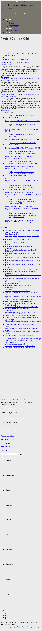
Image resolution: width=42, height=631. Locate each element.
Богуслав (12, 627)
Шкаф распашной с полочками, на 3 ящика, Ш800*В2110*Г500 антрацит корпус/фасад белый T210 (21, 180)
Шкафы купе (13, 23)
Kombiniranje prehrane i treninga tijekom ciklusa (20, 346)
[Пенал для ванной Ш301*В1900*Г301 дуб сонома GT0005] (23, 126)
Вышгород (24, 626)
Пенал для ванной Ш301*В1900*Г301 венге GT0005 (22, 148)
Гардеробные (13, 26)
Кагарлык (8, 627)
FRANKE (4, 450)
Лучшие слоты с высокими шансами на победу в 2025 (23, 264)
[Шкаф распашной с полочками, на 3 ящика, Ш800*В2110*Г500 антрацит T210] (23, 163)
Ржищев (21, 627)
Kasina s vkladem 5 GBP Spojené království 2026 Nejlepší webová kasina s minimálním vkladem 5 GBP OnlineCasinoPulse (23, 340)
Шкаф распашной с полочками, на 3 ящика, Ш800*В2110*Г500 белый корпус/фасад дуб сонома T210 (22, 222)
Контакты (9, 33)
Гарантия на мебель (7, 436)
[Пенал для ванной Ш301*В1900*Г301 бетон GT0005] (23, 136)
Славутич (29, 627)
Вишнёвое (19, 626)
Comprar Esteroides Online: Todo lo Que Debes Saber (21, 307)
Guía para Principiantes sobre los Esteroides (18, 301)
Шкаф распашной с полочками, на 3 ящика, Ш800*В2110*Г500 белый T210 (19, 157)
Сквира (24, 627)
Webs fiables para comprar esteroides (16, 337)
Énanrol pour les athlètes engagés (15, 344)
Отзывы (8, 29)
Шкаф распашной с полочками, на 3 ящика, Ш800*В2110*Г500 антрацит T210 (19, 167)
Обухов (15, 626)
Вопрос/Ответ (13, 30)
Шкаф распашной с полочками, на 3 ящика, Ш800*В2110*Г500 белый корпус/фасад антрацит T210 (21, 208)
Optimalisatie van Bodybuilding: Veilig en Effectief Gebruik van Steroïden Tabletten (20, 313)
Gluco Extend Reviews (12, 234)
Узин (39, 627)
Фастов (24, 628)
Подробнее (5, 77)
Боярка (32, 626)
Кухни (11, 21)
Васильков (38, 626)
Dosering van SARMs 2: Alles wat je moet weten (20, 315)
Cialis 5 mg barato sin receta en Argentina (17, 291)
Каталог (8, 19)
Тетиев (36, 627)
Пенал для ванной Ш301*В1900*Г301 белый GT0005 (22, 121)
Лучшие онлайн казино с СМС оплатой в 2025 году (22, 269)
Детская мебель (14, 25)
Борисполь (7, 626)
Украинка (21, 628)
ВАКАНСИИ (5, 446)
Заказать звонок (6, 8)
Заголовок (8, 289)
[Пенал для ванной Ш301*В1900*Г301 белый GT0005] (23, 117)
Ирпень (28, 626)
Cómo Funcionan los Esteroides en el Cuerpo (19, 300)
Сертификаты (5, 443)
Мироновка (16, 627)
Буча (35, 626)
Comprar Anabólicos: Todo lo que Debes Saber (19, 335)
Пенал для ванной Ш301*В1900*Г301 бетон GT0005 (22, 139)
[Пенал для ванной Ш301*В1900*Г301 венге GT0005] (23, 144)
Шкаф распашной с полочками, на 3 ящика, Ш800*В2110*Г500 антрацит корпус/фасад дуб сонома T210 (23, 194)
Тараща (32, 627)
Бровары (11, 626)
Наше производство (7, 439)
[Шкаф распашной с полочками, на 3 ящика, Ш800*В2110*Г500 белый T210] (23, 153)
